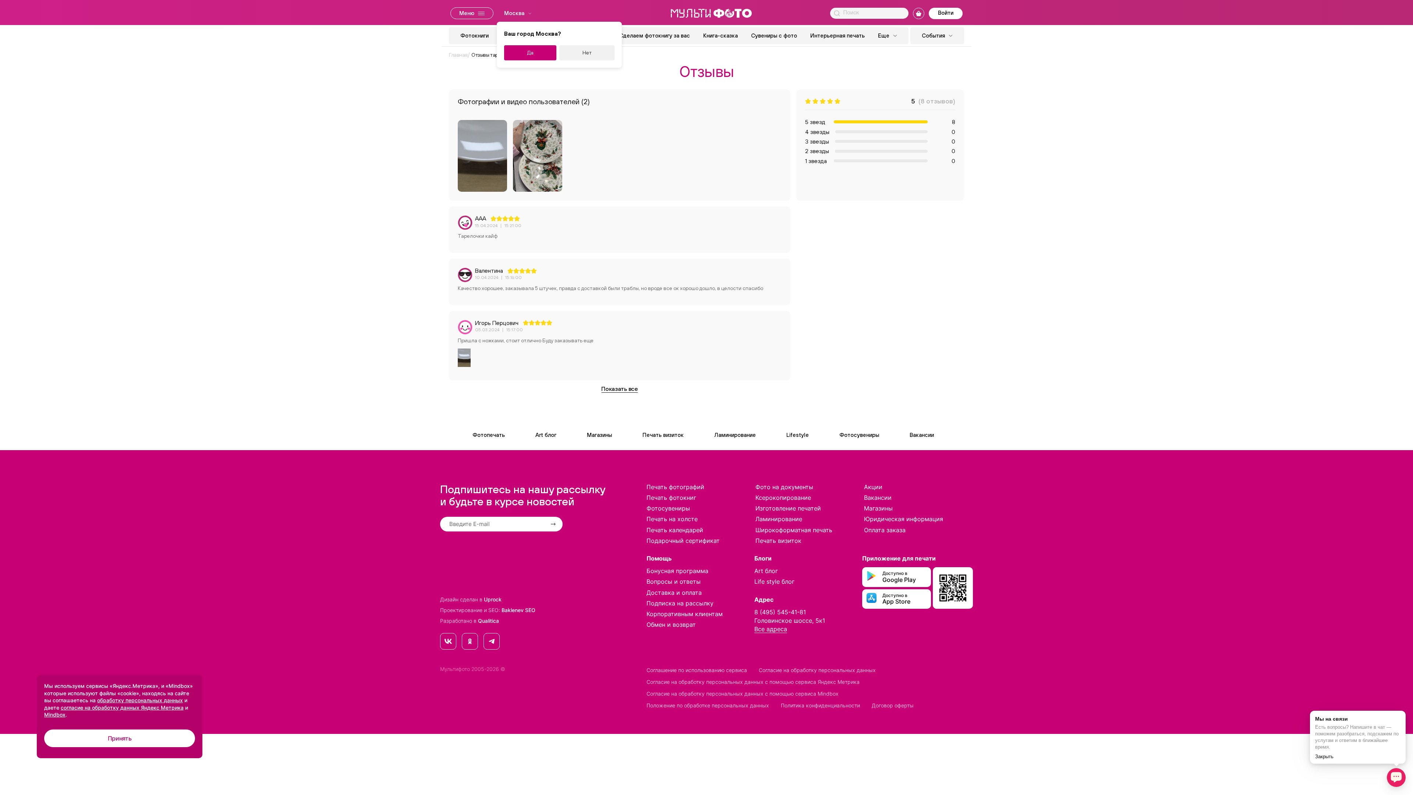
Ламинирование (735, 435)
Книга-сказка (720, 35)
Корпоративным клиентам (685, 614)
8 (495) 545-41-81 (780, 612)
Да (530, 53)
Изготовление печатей (788, 508)
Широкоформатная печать (793, 530)
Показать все (619, 388)
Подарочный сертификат (683, 540)
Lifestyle (797, 435)
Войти (945, 13)
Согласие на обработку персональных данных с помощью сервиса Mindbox (743, 693)
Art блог (545, 435)
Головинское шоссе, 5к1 (789, 620)
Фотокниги (474, 35)
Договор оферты (893, 705)
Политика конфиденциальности (820, 705)
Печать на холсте (672, 519)
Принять (120, 738)
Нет (587, 53)
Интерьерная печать (837, 35)
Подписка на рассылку (680, 603)
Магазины (599, 435)
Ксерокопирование (783, 497)
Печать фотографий (675, 487)
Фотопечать (488, 435)
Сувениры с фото (774, 35)
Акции (873, 487)
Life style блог (774, 581)
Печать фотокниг (671, 497)
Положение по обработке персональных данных (708, 705)
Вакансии (922, 435)
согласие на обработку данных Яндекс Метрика (122, 707)
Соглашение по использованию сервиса (697, 670)
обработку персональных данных (140, 700)
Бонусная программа (677, 571)
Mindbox (54, 714)
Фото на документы (784, 487)
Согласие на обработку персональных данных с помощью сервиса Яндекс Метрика (753, 682)
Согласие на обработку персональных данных (817, 670)
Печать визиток (663, 435)
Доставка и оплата (674, 592)
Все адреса (770, 629)
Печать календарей (675, 530)
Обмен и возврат (671, 624)
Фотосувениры (859, 435)
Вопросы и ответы (674, 581)
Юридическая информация (903, 519)
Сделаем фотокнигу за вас (654, 35)
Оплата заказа (885, 530)
